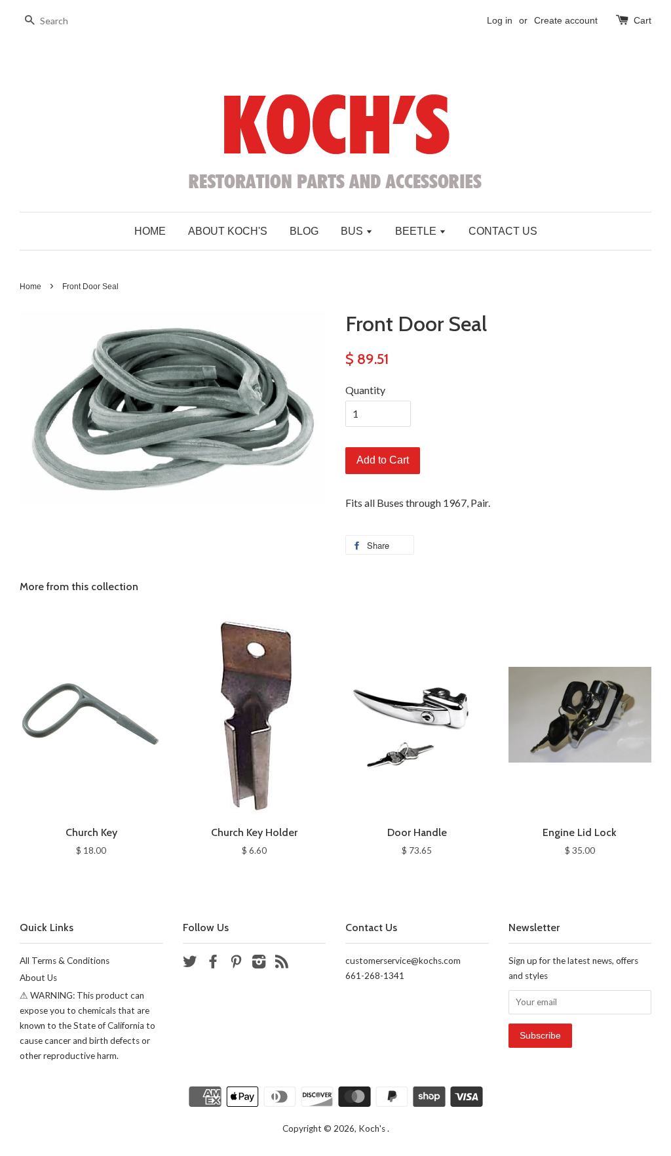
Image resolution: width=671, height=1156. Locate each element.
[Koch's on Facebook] (213, 964)
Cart (642, 20)
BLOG (304, 231)
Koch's (372, 1128)
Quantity (365, 390)
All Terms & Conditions (64, 960)
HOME (150, 231)
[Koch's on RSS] (282, 964)
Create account (566, 20)
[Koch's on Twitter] (190, 964)
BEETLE (417, 231)
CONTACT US (503, 231)
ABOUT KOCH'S (227, 231)
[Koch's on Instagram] (259, 964)
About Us (38, 977)
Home (30, 286)
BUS (353, 231)
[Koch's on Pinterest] (236, 964)
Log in (499, 20)
